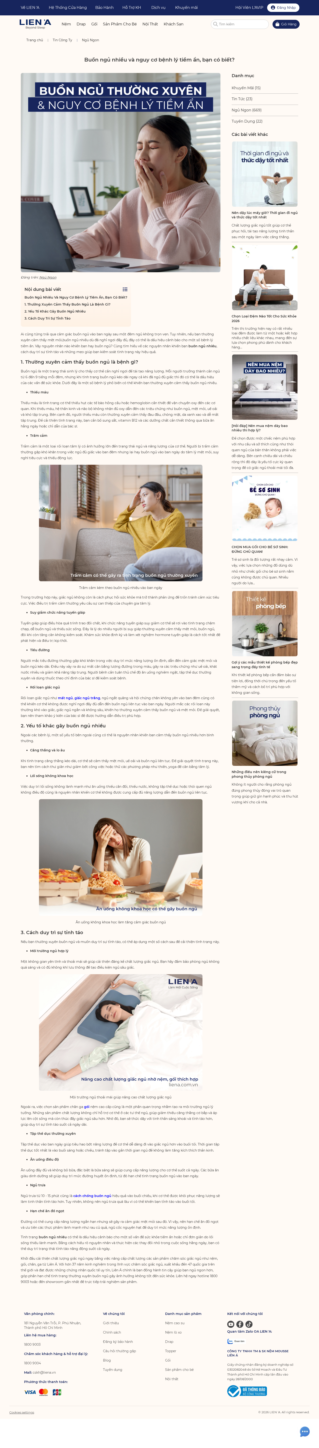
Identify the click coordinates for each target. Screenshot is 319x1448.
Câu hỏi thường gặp (119, 1351)
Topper (170, 1351)
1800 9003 (32, 1344)
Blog (107, 1360)
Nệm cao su (174, 1323)
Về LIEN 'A (30, 7)
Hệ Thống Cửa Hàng (68, 7)
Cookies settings (21, 1412)
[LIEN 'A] (35, 24)
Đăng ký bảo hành (118, 1342)
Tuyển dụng (112, 1370)
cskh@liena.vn (44, 1372)
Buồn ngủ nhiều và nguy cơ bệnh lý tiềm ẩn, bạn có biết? (76, 297)
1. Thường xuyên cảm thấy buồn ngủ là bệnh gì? (67, 304)
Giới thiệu (111, 1323)
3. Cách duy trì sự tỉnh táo (48, 318)
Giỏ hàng (289, 24)
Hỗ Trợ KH (131, 7)
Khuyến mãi (186, 7)
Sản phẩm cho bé (179, 1370)
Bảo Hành (104, 7)
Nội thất (171, 1379)
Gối (168, 1360)
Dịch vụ (158, 7)
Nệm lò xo (173, 1332)
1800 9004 (32, 1363)
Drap (169, 1342)
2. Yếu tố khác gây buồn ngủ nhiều (55, 311)
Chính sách (112, 1332)
